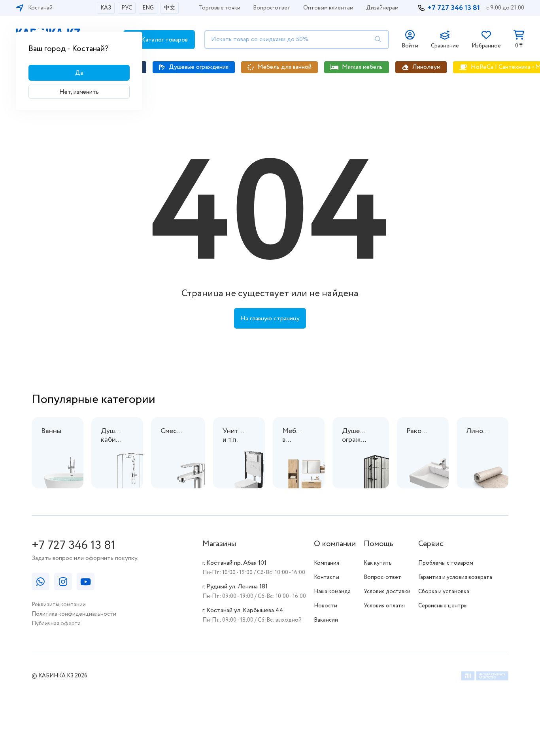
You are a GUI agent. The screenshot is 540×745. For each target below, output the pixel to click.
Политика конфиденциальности (74, 614)
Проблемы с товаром (445, 563)
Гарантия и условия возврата (455, 577)
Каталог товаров (164, 39)
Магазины (219, 544)
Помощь (378, 544)
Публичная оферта (56, 624)
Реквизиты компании (59, 605)
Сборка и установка (443, 592)
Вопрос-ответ (272, 8)
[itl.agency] (484, 677)
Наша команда (332, 592)
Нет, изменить (79, 91)
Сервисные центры (443, 606)
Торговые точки (219, 8)
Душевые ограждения (198, 67)
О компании (335, 544)
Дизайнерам (382, 8)
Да (79, 73)
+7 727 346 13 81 (454, 8)
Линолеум (426, 67)
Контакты (326, 577)
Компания (326, 563)
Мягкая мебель (362, 67)
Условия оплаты (384, 606)
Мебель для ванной (284, 67)
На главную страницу (270, 318)
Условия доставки (387, 592)
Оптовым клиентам (328, 8)
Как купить (378, 563)
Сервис (431, 544)
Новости (325, 606)
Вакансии (326, 620)
